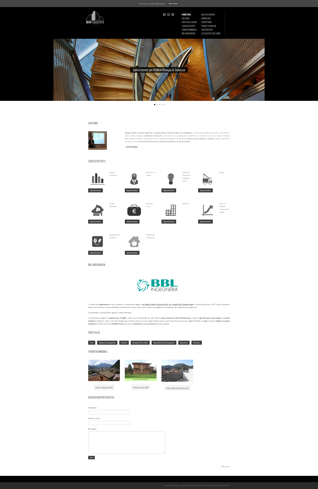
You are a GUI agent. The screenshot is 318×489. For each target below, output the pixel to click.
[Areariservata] (208, 15)
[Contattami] (206, 22)
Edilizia (124, 342)
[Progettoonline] (208, 26)
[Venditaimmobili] (189, 30)
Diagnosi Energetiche (107, 342)
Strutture (196, 342)
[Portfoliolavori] (189, 22)
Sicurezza (184, 342)
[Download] (206, 18)
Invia (91, 457)
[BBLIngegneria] (188, 33)
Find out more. (160, 3)
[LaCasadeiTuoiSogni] (210, 33)
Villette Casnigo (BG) (141, 387)
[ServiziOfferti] (188, 26)
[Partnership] (207, 30)
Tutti (91, 342)
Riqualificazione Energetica (164, 342)
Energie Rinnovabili (140, 342)
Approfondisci (95, 190)
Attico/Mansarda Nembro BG (177, 388)
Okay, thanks (173, 3)
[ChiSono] (185, 18)
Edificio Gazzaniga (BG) (104, 387)
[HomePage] (186, 15)
